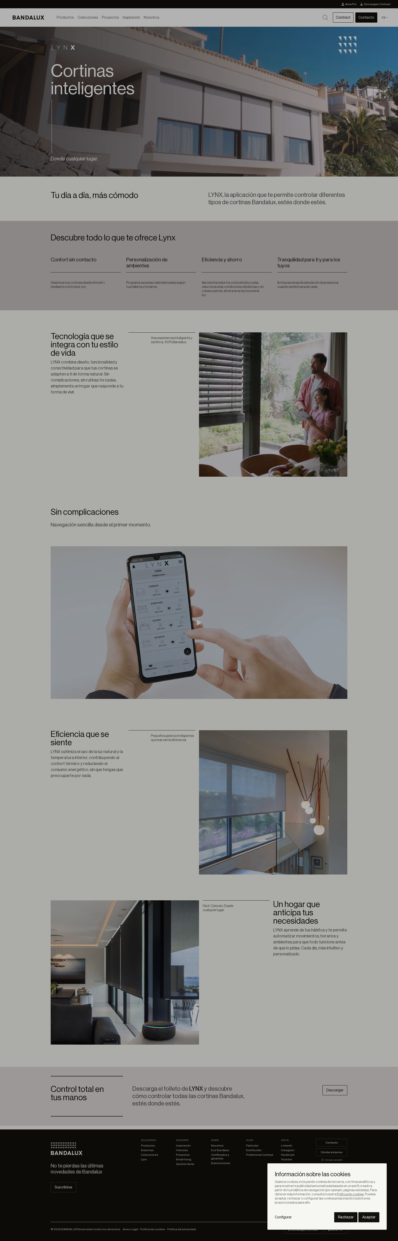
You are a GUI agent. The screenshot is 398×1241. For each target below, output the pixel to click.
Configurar (283, 1217)
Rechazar (346, 1217)
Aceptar (368, 1217)
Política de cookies (350, 1194)
